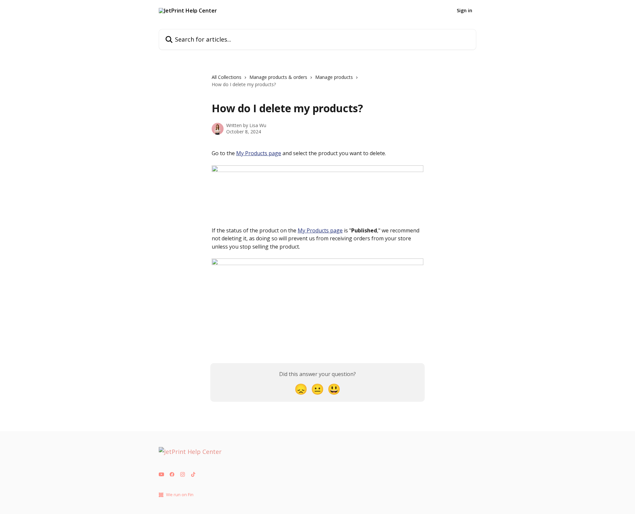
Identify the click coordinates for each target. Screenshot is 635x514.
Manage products (334, 77)
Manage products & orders (278, 77)
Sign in (464, 10)
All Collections (226, 77)
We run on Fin (179, 494)
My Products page (258, 153)
